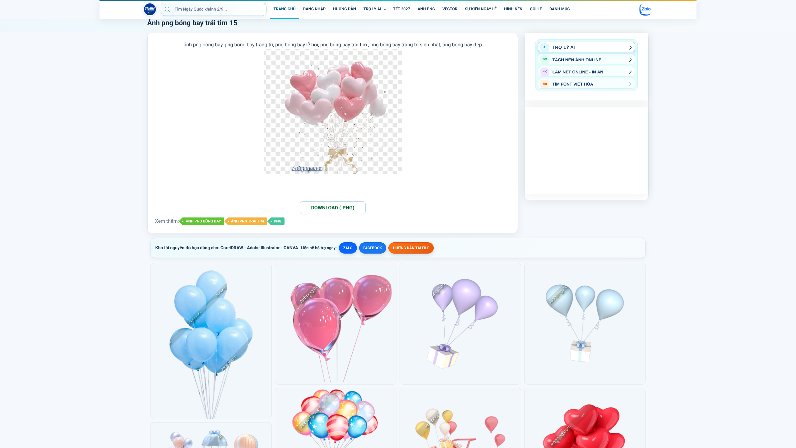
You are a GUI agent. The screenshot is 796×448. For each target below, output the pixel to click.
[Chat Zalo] (645, 9)
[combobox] (213, 9)
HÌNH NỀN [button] (513, 9)
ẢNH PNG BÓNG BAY (203, 221)
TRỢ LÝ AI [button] (372, 9)
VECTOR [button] (449, 9)
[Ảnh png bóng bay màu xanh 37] (585, 323)
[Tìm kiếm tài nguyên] (167, 9)
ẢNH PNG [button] (426, 9)
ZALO (348, 248)
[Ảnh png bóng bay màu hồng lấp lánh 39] (335, 323)
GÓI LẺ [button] (536, 9)
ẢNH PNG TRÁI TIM (247, 221)
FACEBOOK (372, 248)
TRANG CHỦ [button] (285, 9)
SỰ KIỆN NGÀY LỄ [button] (481, 9)
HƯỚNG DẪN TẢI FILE (411, 248)
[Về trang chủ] (150, 9)
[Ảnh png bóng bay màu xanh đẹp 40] (211, 341)
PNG (277, 221)
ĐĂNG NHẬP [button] (314, 9)
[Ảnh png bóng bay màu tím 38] (460, 323)
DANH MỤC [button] (559, 9)
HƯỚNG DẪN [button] (344, 9)
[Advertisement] (586, 150)
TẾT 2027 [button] (401, 9)
